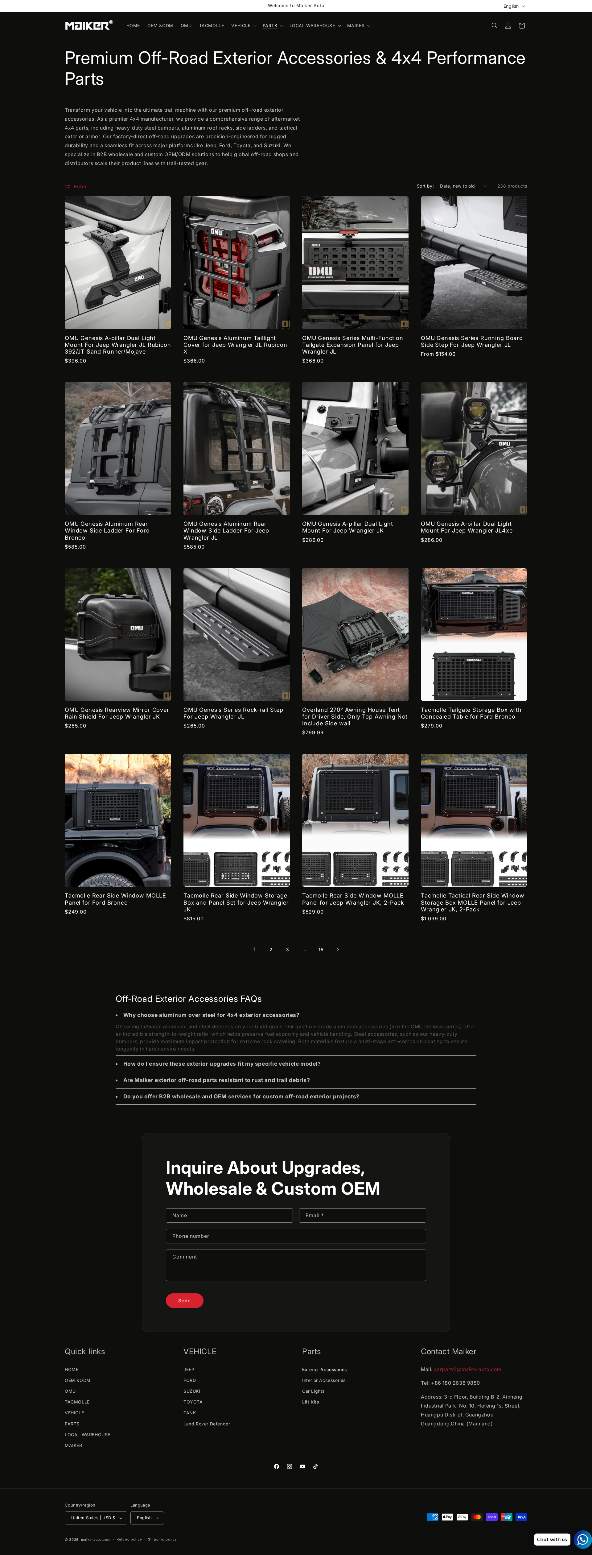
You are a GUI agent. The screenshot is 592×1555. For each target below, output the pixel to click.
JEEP (188, 1369)
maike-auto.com (96, 1539)
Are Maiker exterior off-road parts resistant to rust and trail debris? (216, 1080)
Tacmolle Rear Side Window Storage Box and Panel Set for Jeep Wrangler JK (236, 902)
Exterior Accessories (324, 1369)
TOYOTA (193, 1401)
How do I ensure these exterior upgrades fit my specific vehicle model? (222, 1063)
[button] (243, 25)
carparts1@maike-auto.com (468, 1369)
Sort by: (425, 186)
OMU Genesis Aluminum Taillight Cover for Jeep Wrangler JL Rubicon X (235, 344)
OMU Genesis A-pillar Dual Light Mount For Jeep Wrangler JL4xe (466, 527)
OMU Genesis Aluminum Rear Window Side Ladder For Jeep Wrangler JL (226, 530)
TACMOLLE (77, 1401)
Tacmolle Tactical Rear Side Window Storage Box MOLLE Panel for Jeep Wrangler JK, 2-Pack (472, 902)
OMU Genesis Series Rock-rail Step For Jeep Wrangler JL (233, 713)
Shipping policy (162, 1539)
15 (321, 949)
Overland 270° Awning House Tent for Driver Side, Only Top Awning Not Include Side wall (355, 716)
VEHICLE (74, 1412)
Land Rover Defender (206, 1423)
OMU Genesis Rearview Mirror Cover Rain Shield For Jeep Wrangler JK (117, 713)
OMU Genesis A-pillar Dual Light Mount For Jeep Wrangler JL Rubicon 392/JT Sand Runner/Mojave (118, 344)
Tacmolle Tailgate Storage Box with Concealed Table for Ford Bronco (471, 713)
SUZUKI (191, 1391)
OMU (70, 1391)
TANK (189, 1412)
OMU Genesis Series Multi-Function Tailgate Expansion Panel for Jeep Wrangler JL (352, 344)
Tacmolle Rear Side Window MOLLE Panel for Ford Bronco (115, 899)
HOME (71, 1369)
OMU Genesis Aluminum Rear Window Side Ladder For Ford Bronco (107, 530)
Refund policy (129, 1539)
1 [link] (254, 949)
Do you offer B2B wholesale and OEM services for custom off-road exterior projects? (241, 1096)
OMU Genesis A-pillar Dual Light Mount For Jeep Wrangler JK (347, 527)
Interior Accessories (324, 1380)
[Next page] (337, 949)
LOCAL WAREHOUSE (87, 1434)
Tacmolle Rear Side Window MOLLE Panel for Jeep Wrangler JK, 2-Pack (353, 899)
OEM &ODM (78, 1380)
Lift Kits (310, 1401)
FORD (189, 1380)
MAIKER (73, 1445)
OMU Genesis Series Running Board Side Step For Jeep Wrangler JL (472, 341)
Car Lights (313, 1391)
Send (184, 1301)
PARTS (72, 1423)
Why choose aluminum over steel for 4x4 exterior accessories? (211, 1015)
